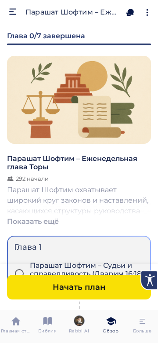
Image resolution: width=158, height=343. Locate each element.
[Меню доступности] (149, 280)
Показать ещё (33, 221)
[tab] (16, 326)
